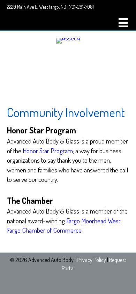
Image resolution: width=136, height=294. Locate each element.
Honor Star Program (48, 150)
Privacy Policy (91, 259)
